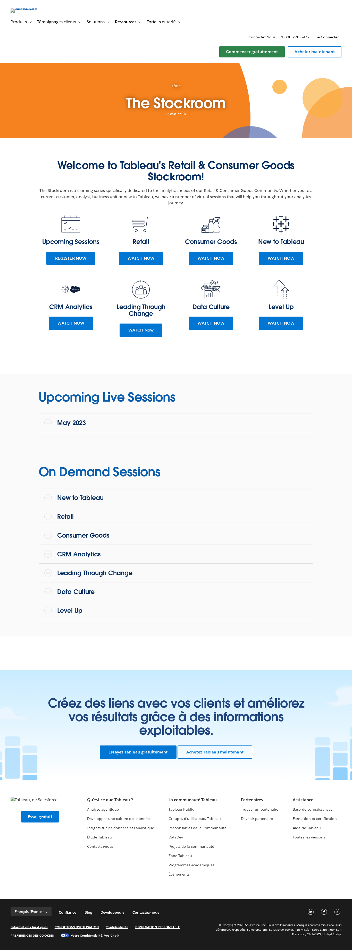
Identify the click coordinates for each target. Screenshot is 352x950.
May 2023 (71, 423)
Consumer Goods (83, 535)
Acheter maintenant (315, 51)
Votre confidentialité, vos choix (95, 935)
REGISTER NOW (70, 258)
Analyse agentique (103, 809)
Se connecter (327, 37)
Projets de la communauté (191, 846)
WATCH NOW (141, 258)
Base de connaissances (312, 809)
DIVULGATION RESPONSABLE (157, 927)
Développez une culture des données (119, 818)
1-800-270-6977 (295, 37)
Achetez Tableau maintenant (215, 752)
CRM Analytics (79, 554)
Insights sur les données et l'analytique (120, 828)
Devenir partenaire (257, 818)
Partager (177, 114)
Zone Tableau (180, 855)
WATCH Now (141, 330)
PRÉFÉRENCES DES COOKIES (32, 935)
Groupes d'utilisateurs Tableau (195, 818)
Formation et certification (315, 818)
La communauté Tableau (193, 799)
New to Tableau (80, 498)
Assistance (303, 799)
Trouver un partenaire (259, 809)
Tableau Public (181, 809)
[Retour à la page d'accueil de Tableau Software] (30, 8)
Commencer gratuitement (252, 51)
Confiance (67, 912)
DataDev (176, 837)
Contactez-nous (262, 37)
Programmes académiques (191, 865)
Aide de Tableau (307, 828)
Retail (65, 517)
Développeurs (112, 912)
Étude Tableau (99, 837)
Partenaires (252, 799)
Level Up (69, 611)
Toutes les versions (309, 837)
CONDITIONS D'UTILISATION (77, 927)
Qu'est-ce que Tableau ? (110, 799)
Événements (179, 874)
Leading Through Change (94, 573)
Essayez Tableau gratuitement (138, 752)
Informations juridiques (29, 927)
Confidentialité (117, 927)
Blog (88, 912)
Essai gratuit (40, 816)
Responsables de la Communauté (198, 828)
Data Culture (76, 592)
